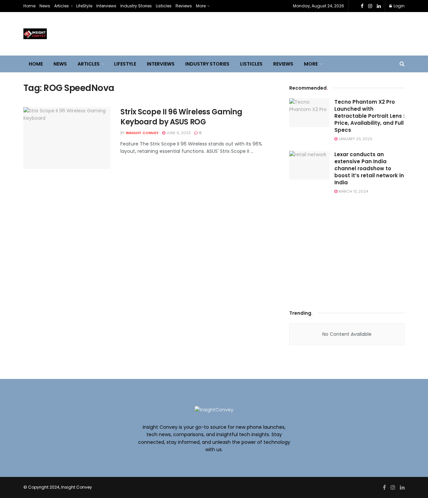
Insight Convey (142, 132)
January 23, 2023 (354, 138)
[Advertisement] (347, 250)
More (201, 6)
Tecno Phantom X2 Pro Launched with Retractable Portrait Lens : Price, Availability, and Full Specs (369, 115)
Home (29, 6)
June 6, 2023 (178, 132)
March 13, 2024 (352, 191)
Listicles (164, 6)
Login (399, 6)
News (44, 6)
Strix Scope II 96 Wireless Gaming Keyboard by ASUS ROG (181, 117)
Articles (61, 6)
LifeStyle (84, 6)
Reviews (184, 6)
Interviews (106, 6)
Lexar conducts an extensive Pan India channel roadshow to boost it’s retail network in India (369, 168)
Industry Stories (136, 6)
